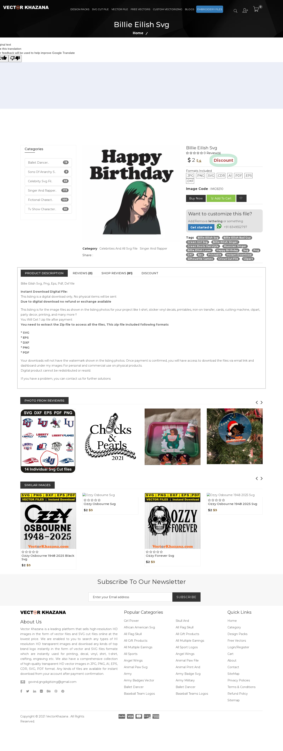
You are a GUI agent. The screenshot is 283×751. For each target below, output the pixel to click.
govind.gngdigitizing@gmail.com (52, 682)
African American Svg (139, 627)
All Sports (130, 654)
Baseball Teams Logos (192, 693)
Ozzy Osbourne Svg (100, 504)
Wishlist (58, 548)
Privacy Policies (238, 680)
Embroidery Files (209, 9)
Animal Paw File (187, 660)
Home (138, 33)
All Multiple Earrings (190, 640)
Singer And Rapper (153, 248)
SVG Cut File (100, 9)
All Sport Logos (187, 647)
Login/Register (238, 647)
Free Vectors (140, 9)
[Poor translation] (15, 58)
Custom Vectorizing (167, 9)
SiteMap (233, 674)
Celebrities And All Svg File (118, 248)
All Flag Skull (185, 627)
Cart (230, 654)
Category (234, 627)
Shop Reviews (117, 273)
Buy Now (196, 198)
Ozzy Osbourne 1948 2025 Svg (232, 504)
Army (128, 674)
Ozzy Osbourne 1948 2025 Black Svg (48, 557)
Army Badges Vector (139, 680)
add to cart (223, 198)
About (231, 660)
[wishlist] (241, 198)
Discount (150, 273)
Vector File (119, 9)
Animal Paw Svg (136, 667)
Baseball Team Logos (139, 693)
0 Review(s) (212, 153)
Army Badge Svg (188, 674)
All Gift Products (187, 634)
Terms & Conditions (241, 687)
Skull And (182, 621)
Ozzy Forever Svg (160, 556)
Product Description (44, 273)
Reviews (82, 273)
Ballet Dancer (134, 687)
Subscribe (186, 597)
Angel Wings (185, 654)
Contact (233, 667)
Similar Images (37, 485)
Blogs (189, 9)
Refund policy (237, 693)
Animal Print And (188, 667)
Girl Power (131, 621)
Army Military (185, 680)
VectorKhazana (57, 716)
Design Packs (79, 9)
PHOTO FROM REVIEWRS (44, 400)
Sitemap (233, 700)
